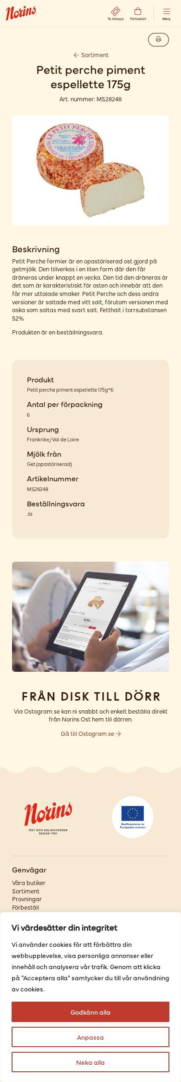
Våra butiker (28, 882)
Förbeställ (25, 907)
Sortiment (94, 55)
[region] (90, 997)
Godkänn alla (90, 1011)
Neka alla (90, 1062)
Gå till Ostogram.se (88, 733)
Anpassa (90, 1037)
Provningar (27, 899)
